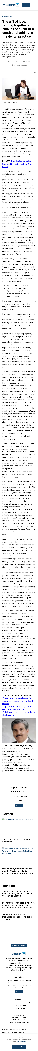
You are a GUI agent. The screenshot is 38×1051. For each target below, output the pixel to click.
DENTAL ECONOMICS (19, 1020)
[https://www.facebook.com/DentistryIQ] (13, 1008)
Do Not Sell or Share (22, 1029)
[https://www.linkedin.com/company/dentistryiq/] (19, 1008)
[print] (35, 72)
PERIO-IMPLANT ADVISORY (16, 1022)
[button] (3, 5)
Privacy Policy (6, 1032)
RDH (28, 1022)
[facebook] (12, 72)
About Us (5, 1029)
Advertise (12, 1029)
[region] (19, 1042)
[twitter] (19, 72)
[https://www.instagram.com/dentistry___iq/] (16, 1008)
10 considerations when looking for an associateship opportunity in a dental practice (18, 701)
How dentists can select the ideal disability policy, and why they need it (18, 164)
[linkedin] (15, 72)
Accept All (19, 1047)
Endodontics (7, 16)
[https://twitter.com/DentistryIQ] (21, 1008)
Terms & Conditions (18, 1032)
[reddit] (22, 72)
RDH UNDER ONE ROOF (19, 1017)
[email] (26, 72)
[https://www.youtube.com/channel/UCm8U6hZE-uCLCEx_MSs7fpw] (24, 1008)
